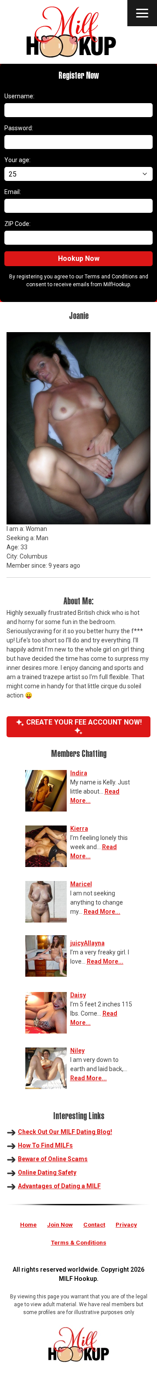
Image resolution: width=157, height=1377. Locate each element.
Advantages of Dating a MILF (59, 1186)
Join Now (60, 1224)
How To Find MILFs (45, 1145)
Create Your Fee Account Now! (83, 722)
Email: (12, 191)
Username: (19, 96)
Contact (94, 1224)
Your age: (17, 159)
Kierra (79, 828)
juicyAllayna (87, 943)
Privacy (126, 1224)
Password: (18, 128)
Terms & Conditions (78, 1242)
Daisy (78, 995)
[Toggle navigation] (142, 13)
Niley (77, 1050)
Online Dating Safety (47, 1172)
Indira (78, 773)
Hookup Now (78, 258)
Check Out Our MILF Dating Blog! (65, 1131)
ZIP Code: (17, 223)
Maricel (81, 884)
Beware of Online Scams (53, 1158)
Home (28, 1224)
